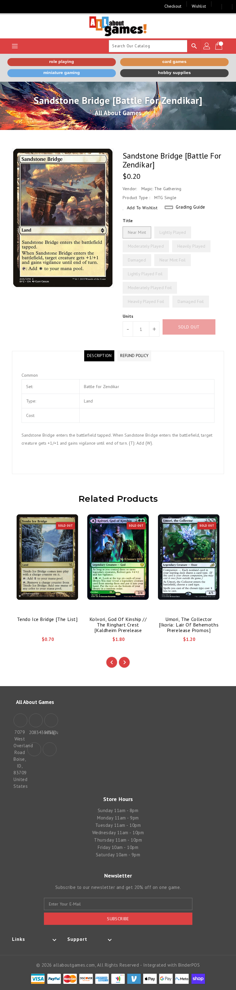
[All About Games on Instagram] (21, 6)
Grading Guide (190, 207)
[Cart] (219, 46)
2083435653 (35, 732)
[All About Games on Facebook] (9, 6)
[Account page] (207, 46)
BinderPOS (189, 965)
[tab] (99, 355)
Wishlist (199, 6)
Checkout (172, 6)
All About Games (118, 113)
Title (128, 220)
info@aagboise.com (50, 732)
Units (128, 316)
